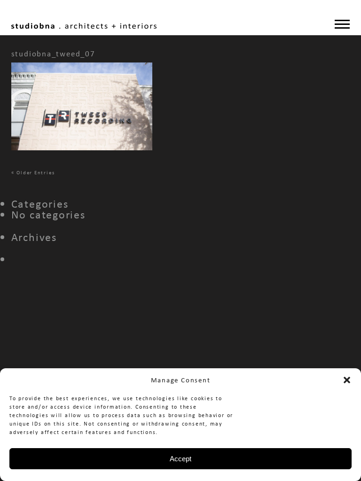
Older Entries (35, 172)
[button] (347, 380)
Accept (180, 459)
